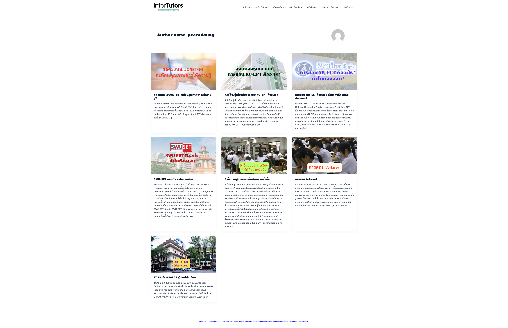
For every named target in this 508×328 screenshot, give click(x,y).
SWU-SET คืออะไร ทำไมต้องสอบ (173, 179)
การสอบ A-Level (306, 179)
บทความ (325, 7)
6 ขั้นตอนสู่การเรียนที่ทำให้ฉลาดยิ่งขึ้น (247, 179)
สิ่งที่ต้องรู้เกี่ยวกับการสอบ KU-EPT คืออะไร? (251, 95)
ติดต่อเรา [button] (335, 7)
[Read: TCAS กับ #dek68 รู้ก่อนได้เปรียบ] (183, 254)
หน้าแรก (246, 7)
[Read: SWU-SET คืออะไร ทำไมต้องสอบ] (183, 155)
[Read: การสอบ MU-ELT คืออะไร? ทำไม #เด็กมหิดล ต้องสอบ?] (324, 71)
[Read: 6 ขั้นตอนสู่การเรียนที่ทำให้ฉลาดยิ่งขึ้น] (254, 155)
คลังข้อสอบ (312, 7)
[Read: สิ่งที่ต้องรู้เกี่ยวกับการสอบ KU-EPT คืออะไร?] (254, 71)
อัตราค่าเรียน (278, 7)
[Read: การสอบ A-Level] (324, 155)
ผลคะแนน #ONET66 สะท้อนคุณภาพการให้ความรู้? (182, 96)
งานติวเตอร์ (348, 7)
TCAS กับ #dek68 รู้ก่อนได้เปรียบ (175, 277)
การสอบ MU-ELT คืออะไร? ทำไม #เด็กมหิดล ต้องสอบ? (322, 96)
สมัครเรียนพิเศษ (295, 7)
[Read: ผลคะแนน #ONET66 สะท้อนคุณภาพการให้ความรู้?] (183, 71)
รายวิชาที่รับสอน (261, 7)
